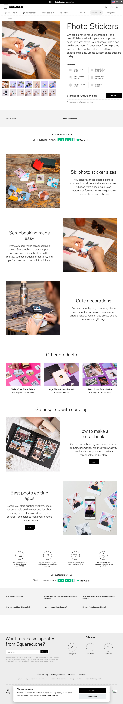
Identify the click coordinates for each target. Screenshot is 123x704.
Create (113, 95)
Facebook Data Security (58, 679)
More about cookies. (50, 695)
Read (93, 462)
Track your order (58, 674)
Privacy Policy (23, 679)
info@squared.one (76, 679)
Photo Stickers (92, 25)
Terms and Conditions (38, 679)
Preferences (92, 696)
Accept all (92, 690)
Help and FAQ (42, 674)
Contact (82, 674)
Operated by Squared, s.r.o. (95, 679)
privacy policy (10, 661)
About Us (72, 674)
